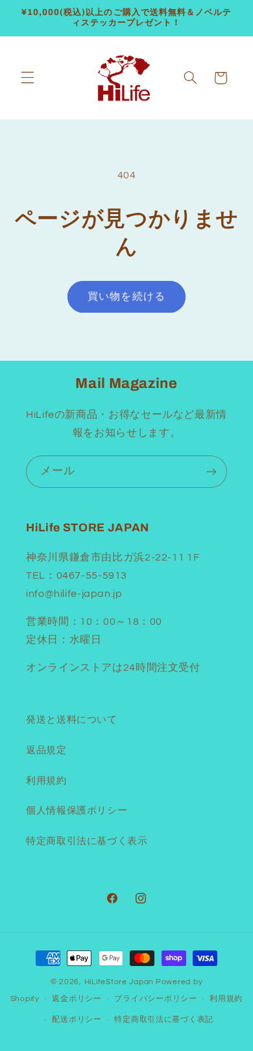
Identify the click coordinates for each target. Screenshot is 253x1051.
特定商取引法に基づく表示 (87, 841)
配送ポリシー (76, 1019)
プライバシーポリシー (155, 998)
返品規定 (46, 750)
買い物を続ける (126, 296)
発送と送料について (71, 720)
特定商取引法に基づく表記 (163, 1019)
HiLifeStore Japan (119, 981)
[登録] (211, 471)
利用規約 (46, 781)
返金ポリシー (76, 998)
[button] (27, 78)
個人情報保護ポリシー (76, 810)
